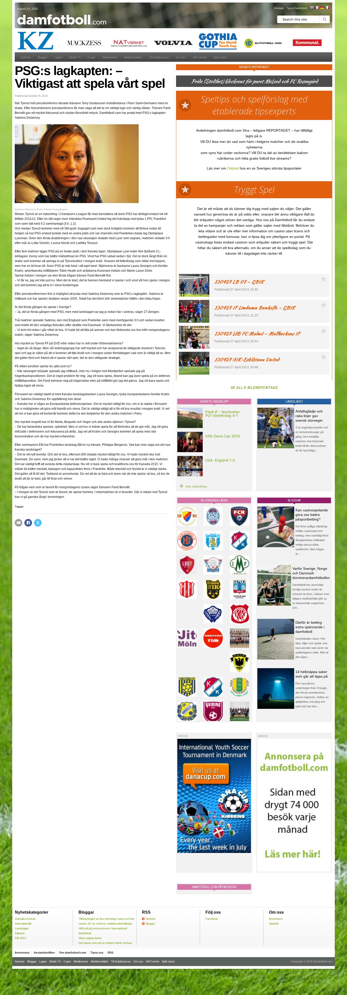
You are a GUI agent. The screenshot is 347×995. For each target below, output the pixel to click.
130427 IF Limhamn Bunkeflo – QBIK (254, 307)
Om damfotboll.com (72, 952)
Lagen (58, 57)
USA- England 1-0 (220, 460)
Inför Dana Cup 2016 (222, 436)
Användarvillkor (44, 952)
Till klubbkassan (159, 57)
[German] (322, 8)
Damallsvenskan (25, 918)
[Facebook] (28, 523)
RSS (110, 952)
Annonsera (275, 918)
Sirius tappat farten (90, 938)
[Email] (18, 523)
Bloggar (42, 57)
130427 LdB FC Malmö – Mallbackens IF (257, 333)
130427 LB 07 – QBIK (239, 281)
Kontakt (279, 8)
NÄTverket (200, 57)
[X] (38, 523)
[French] (316, 8)
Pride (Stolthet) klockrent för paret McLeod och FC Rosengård (254, 81)
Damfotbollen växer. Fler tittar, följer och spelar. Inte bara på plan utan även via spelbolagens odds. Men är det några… (312, 648)
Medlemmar (110, 57)
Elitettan (20, 933)
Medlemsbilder (133, 57)
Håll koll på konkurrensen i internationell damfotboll (102, 931)
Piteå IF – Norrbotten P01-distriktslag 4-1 (222, 414)
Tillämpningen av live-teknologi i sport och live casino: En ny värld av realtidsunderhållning (106, 921)
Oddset (233, 168)
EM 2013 (20, 938)
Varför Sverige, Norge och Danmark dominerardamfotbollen (311, 573)
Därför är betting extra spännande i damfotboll (309, 627)
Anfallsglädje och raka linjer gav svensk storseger (309, 415)
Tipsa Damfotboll (296, 8)
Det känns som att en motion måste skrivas (105, 942)
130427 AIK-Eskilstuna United (246, 359)
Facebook (212, 918)
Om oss (181, 57)
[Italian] (327, 8)
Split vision (220, 57)
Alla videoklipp (196, 486)
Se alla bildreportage (254, 387)
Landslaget (21, 928)
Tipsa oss (96, 952)
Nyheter (26, 57)
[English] (311, 8)
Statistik (274, 923)
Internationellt (23, 923)
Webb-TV (75, 57)
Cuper (92, 57)
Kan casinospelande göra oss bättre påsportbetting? (311, 514)
